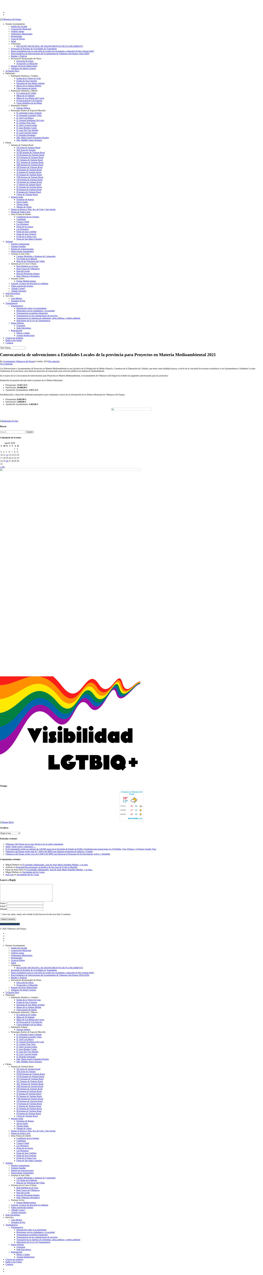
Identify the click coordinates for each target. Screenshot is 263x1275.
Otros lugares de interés (26, 1010)
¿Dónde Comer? (18, 1210)
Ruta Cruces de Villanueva (28, 1190)
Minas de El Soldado (25, 1017)
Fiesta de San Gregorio (26, 1155)
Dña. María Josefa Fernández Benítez (32, 1059)
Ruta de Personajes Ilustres (28, 1195)
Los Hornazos (22, 1146)
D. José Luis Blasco (25, 1039)
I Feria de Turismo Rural (27, 1116)
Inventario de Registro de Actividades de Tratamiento (34, 970)
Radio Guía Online (13, 1262)
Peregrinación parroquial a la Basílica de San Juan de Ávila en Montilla (46, 867)
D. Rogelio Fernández (26, 1057)
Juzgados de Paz (18, 1222)
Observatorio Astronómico (22, 1173)
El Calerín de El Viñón (26, 1015)
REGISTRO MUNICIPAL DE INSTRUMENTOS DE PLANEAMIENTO (49, 968)
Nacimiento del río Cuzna (33, 872)
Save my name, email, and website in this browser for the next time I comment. (37, 914)
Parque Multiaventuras (26, 1202)
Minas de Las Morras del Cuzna (30, 1019)
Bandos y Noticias (19, 977)
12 (7, 455)
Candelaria (21, 1141)
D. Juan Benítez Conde (26, 1049)
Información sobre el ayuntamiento (31, 1230)
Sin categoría (53, 361)
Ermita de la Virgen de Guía (28, 1000)
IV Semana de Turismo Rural (29, 1108)
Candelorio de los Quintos (27, 1138)
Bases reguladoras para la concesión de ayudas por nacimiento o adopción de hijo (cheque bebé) (52, 972)
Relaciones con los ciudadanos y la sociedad (35, 1232)
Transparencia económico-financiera (32, 1235)
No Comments (6, 364)
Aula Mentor (16, 1220)
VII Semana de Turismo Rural (29, 1101)
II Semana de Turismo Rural (28, 1113)
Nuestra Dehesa (23, 1029)
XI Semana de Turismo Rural (29, 1091)
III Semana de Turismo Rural (29, 1111)
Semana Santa (17, 1118)
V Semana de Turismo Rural (28, 1106)
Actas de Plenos (18, 960)
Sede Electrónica (12, 1215)
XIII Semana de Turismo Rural (29, 1086)
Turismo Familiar (18, 1168)
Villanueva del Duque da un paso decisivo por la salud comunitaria (34, 844)
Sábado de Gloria (24, 1128)
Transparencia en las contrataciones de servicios (37, 1237)
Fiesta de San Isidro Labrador (29, 1160)
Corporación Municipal (21, 950)
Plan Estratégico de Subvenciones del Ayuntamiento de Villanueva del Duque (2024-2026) (50, 975)
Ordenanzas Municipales (21, 955)
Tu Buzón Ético (12, 992)
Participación (16, 1252)
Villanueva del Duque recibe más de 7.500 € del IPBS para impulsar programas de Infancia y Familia (49, 851)
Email (3, 906)
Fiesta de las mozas (24, 1148)
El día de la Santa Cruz (26, 1158)
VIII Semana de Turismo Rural (29, 1099)
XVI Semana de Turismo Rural (29, 1079)
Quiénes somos (17, 953)
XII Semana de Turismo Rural (29, 1089)
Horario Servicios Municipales (24, 987)
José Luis (9, 874)
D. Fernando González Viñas (29, 1037)
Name (3, 903)
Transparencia (11, 1225)
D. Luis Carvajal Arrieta (26, 1054)
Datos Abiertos (17, 1244)
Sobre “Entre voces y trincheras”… (20, 846)
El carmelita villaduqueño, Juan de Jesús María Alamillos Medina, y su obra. (55, 865)
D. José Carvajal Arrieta (26, 1047)
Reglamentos (16, 958)
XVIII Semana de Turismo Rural (30, 1074)
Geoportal (20, 1247)
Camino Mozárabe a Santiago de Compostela (35, 1178)
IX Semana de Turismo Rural (29, 1096)
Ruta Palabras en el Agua (27, 1188)
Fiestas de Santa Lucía (20, 1133)
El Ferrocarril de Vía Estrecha (29, 1022)
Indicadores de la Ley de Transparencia (33, 1242)
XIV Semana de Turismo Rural (29, 1084)
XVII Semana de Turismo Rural (30, 1076)
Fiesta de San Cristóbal (26, 1153)
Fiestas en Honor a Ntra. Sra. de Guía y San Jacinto (33, 1131)
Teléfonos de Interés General (23, 990)
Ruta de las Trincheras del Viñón (30, 1183)
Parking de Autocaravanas (22, 1170)
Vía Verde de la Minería (26, 1180)
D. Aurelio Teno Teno (25, 1044)
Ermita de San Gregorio (26, 1002)
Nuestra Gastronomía (20, 1165)
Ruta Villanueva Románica (28, 1197)
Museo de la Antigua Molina (28, 1007)
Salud (13, 963)
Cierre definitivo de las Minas (29, 1024)
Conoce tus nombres (14, 1259)
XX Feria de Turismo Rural (28, 1069)
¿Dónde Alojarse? (18, 1212)
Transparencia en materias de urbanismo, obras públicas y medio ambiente (48, 1239)
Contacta (9, 1264)
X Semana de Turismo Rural (28, 1094)
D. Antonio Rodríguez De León (30, 1042)
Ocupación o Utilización (27, 985)
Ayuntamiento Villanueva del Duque (19, 361)
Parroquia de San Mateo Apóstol (30, 1005)
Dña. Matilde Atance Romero (29, 1061)
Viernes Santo (22, 1126)
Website (3, 909)
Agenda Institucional (25, 1257)
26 (7, 461)
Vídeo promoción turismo (22, 1207)
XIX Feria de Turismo (26, 1071)
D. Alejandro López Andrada (29, 1034)
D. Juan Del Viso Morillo (27, 1052)
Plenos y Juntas (23, 1254)
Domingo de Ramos (25, 1121)
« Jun (2, 467)
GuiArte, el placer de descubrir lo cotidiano (29, 1205)
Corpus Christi (22, 1143)
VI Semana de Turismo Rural (29, 1104)
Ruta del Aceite (23, 1193)
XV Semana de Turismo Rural (29, 1081)
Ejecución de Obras (24, 982)
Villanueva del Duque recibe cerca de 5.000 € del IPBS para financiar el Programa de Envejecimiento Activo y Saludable (57, 854)
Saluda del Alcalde (19, 948)
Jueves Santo (22, 1123)
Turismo (9, 1163)
